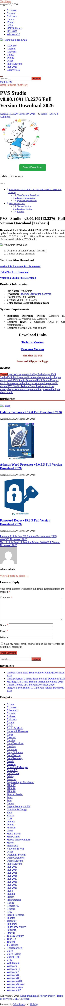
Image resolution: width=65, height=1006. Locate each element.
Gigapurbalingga (29, 995)
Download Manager (17, 767)
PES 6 (10, 890)
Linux (10, 830)
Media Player (14, 833)
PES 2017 (12, 878)
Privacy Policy (47, 995)
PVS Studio (13, 377)
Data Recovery (14, 758)
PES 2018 (12, 881)
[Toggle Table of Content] (2, 183)
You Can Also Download (28, 195)
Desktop (11, 764)
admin (44, 113)
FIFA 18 (11, 788)
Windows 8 (13, 975)
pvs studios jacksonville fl (43, 389)
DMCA (16, 998)
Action (10, 704)
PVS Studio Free (46, 380)
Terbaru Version (24, 206)
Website (4, 637)
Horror (10, 815)
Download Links (17, 203)
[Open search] (1, 76)
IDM (9, 818)
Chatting (11, 746)
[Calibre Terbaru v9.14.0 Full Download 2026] (5, 405)
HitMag (34, 1004)
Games (10, 19)
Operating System (16, 854)
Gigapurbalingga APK (18, 806)
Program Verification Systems (35, 293)
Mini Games (13, 836)
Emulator (11, 779)
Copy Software (15, 752)
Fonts (9, 797)
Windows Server (15, 984)
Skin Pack (12, 923)
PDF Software (14, 28)
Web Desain (13, 963)
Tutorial (11, 941)
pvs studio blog (50, 377)
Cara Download (15, 743)
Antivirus (11, 16)
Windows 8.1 (14, 978)
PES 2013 (12, 866)
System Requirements (27, 200)
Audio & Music (15, 728)
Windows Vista (15, 987)
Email (4, 631)
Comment (6, 597)
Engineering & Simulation (20, 782)
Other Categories (15, 857)
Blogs (10, 734)
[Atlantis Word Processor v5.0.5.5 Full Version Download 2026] (21, 458)
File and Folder (15, 794)
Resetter (11, 908)
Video (10, 950)
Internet (11, 821)
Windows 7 (13, 972)
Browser (11, 737)
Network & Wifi (15, 848)
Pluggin (11, 893)
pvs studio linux (22, 383)
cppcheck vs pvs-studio (20, 374)
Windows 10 (13, 34)
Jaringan (11, 827)
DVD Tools (13, 773)
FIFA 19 (11, 791)
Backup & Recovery (17, 731)
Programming (14, 899)
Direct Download (32, 167)
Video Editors (14, 953)
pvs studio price (39, 383)
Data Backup (13, 755)
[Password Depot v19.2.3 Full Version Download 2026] (21, 513)
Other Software (8, 84)
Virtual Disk (13, 957)
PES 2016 (12, 875)
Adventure (12, 710)
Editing (10, 776)
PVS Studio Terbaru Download (24, 386)
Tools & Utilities (15, 935)
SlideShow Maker (16, 926)
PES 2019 (12, 884)
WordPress (19, 1004)
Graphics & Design (17, 809)
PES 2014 (12, 869)
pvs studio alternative (30, 377)
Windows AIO (14, 981)
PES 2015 (12, 872)
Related (20, 211)
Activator (11, 10)
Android (11, 13)
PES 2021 (12, 31)
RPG (9, 911)
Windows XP (14, 990)
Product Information (26, 198)
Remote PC (13, 905)
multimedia (12, 845)
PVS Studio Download (25, 380)
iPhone (10, 22)
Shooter (11, 917)
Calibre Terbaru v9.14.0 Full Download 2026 (31, 412)
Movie (10, 842)
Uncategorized (14, 947)
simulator (11, 920)
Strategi (11, 932)
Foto (9, 800)
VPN (9, 960)
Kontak (26, 998)
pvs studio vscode (20, 389)
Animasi (11, 716)
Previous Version (24, 209)
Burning (11, 740)
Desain (10, 761)
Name (4, 625)
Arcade (10, 722)
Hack (9, 812)
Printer (10, 896)
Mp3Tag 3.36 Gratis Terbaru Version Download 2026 (35, 681)
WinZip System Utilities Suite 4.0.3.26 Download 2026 (36, 678)
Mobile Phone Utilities (18, 839)
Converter (12, 749)
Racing (10, 902)
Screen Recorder (15, 914)
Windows (12, 966)
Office (10, 25)
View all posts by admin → (14, 575)
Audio (10, 725)
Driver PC (12, 770)
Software (23, 84)
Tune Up (11, 938)
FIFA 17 (11, 785)
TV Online (12, 944)
